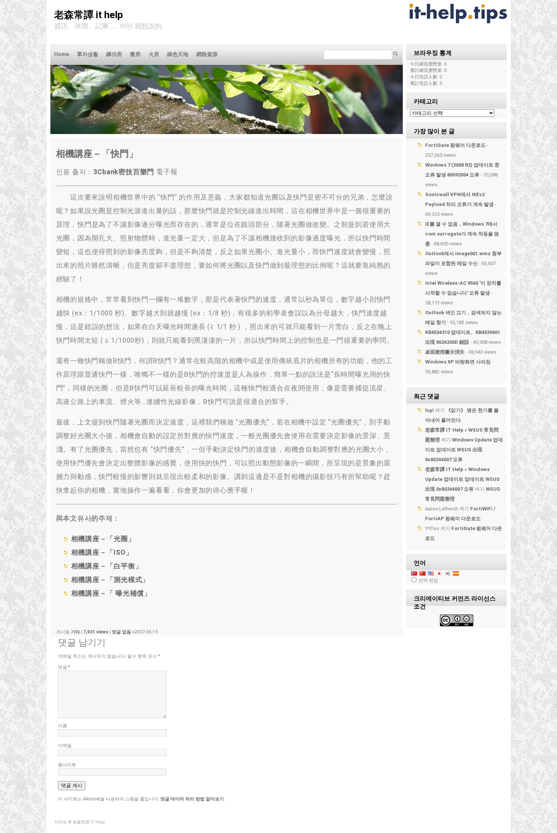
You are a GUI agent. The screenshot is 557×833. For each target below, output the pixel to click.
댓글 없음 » (123, 632)
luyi (429, 410)
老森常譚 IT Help (88, 14)
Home (61, 54)
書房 (135, 54)
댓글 (64, 667)
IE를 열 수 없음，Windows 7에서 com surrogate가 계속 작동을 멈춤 (462, 233)
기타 (75, 632)
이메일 (65, 745)
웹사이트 (67, 764)
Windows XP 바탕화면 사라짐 (458, 362)
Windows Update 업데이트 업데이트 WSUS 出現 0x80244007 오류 (464, 449)
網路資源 (206, 54)
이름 (62, 725)
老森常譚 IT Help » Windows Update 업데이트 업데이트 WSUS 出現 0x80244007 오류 (462, 479)
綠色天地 (177, 54)
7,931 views (96, 632)
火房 (154, 54)
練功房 (114, 54)
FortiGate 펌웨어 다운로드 (455, 145)
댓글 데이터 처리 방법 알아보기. (192, 799)
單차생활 (87, 54)
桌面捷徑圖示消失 (445, 352)
